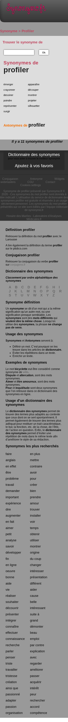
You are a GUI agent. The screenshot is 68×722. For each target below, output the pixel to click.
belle (33, 602)
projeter (32, 100)
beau (33, 632)
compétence (38, 713)
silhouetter (34, 105)
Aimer (9, 381)
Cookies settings (30, 185)
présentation (38, 577)
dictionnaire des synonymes (28, 411)
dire (8, 509)
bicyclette (21, 368)
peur (33, 694)
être (8, 472)
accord (34, 707)
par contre (37, 645)
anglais (11, 460)
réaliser (11, 596)
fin (7, 559)
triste (9, 663)
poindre (7, 100)
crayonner (9, 89)
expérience (13, 503)
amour (34, 503)
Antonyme (36, 178)
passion (11, 707)
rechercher (37, 700)
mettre (34, 460)
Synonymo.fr (36, 9)
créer (33, 485)
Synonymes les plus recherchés (32, 446)
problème (12, 478)
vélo (25, 372)
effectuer (12, 632)
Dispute (11, 375)
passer (34, 676)
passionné (13, 694)
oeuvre (10, 571)
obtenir (35, 534)
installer (35, 515)
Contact (50, 181)
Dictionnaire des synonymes (34, 156)
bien (33, 491)
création (11, 682)
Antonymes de (24, 125)
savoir (10, 546)
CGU (30, 181)
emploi (34, 639)
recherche (13, 645)
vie (8, 589)
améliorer (36, 669)
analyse (11, 540)
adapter (11, 700)
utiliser (34, 540)
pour (33, 478)
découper (33, 89)
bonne (10, 577)
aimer (9, 528)
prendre (35, 497)
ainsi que (12, 688)
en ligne (11, 565)
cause (34, 596)
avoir (33, 472)
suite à (34, 614)
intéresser (37, 571)
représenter (10, 105)
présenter (12, 614)
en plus (35, 454)
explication (37, 651)
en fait (10, 521)
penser (10, 657)
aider (33, 589)
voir (32, 521)
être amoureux (26, 381)
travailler (11, 669)
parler (10, 651)
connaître (12, 626)
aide (9, 583)
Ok (44, 52)
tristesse (11, 676)
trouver (35, 509)
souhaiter (12, 602)
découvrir (12, 608)
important (12, 497)
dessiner (8, 94)
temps (34, 528)
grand (34, 620)
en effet (11, 466)
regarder (36, 663)
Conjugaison (10, 178)
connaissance (15, 639)
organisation (14, 713)
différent (35, 583)
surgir (6, 111)
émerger (8, 84)
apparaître (33, 84)
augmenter (13, 515)
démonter (36, 626)
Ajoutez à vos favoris (34, 165)
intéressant (37, 608)
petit (9, 534)
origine (34, 552)
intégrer (11, 620)
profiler (47, 236)
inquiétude (23, 387)
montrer (32, 94)
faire (9, 454)
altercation (26, 375)
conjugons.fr (17, 264)
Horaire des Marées (18, 215)
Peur (9, 387)
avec (33, 657)
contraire (36, 466)
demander (13, 491)
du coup (35, 559)
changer (35, 565)
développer (13, 552)
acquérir (35, 682)
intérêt (34, 688)
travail (10, 485)
